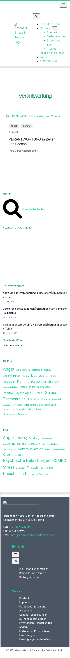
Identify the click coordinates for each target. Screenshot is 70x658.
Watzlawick (45, 474)
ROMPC (38, 393)
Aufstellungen (23, 370)
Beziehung (36, 370)
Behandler (19, 546)
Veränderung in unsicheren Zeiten (40, 405)
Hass (53, 376)
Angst (14, 126)
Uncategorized (51, 399)
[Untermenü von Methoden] (54, 28)
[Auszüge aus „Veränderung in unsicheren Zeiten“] (59, 293)
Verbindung (33, 474)
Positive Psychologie (17, 393)
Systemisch (20, 468)
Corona (27, 126)
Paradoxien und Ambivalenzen (35, 386)
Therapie (33, 467)
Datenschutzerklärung (40, 264)
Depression (40, 375)
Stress (51, 392)
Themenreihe (14, 399)
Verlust (18, 405)
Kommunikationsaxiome (55, 450)
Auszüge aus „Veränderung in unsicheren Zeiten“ (28, 295)
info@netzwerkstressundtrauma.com (33, 535)
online (14, 455)
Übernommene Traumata (15, 414)
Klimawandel (9, 382)
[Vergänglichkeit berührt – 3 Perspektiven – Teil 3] (56, 325)
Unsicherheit (8, 405)
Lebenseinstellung (10, 387)
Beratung (21, 438)
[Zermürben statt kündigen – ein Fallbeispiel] (50, 309)
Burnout (48, 369)
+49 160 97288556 (20, 526)
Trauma (33, 399)
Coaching (9, 443)
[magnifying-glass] (12, 217)
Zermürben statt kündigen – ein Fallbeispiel (22, 310)
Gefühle (6, 450)
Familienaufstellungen (51, 444)
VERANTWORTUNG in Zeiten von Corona (32, 141)
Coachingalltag (11, 376)
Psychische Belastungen (27, 460)
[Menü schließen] (36, 16)
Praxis (20, 455)
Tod (41, 468)
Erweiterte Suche (33, 209)
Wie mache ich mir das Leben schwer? (23, 409)
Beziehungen (46, 438)
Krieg (56, 382)
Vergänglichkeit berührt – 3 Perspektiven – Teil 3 (28, 326)
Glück (13, 450)
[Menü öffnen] (63, 5)
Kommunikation (29, 381)
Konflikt (48, 382)
